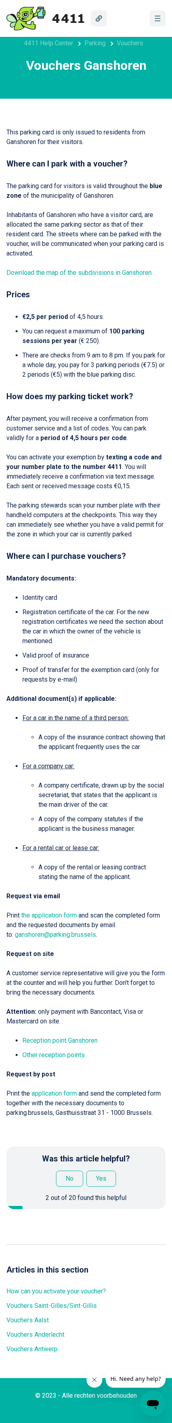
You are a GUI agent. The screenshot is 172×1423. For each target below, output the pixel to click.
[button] (158, 18)
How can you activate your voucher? (56, 1291)
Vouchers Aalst (27, 1320)
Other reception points (53, 1055)
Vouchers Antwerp (32, 1349)
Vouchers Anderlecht (35, 1334)
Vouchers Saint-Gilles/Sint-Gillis (51, 1305)
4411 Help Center (48, 43)
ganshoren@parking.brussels (55, 934)
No (70, 1178)
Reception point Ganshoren (60, 1040)
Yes (101, 1178)
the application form (49, 915)
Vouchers (130, 43)
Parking (95, 43)
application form (54, 1093)
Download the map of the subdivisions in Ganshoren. (79, 272)
